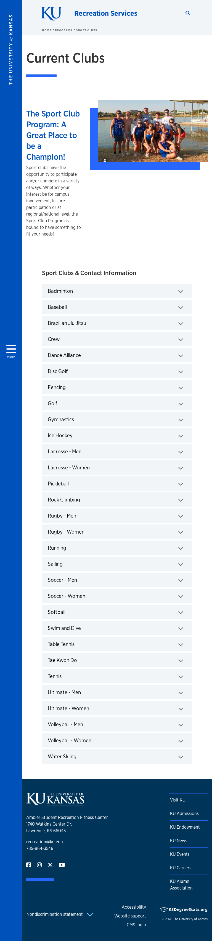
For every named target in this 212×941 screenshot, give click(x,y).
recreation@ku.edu (44, 842)
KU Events (180, 854)
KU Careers (180, 868)
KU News (178, 841)
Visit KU (177, 800)
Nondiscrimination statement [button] (55, 914)
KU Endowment (185, 827)
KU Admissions (184, 813)
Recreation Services (105, 13)
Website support (130, 916)
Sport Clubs (86, 30)
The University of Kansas (190, 919)
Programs (64, 30)
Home (47, 30)
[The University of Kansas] (55, 803)
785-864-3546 (39, 848)
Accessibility (134, 907)
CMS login (136, 925)
